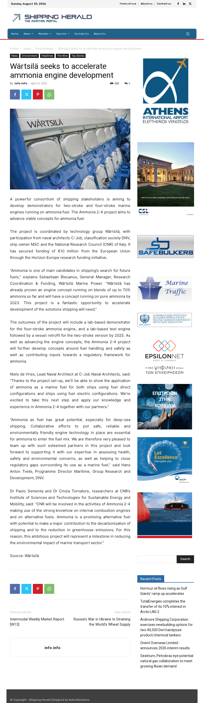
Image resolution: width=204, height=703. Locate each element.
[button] (188, 34)
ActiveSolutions (79, 700)
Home (14, 49)
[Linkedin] (184, 4)
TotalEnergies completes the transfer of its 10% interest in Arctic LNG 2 (163, 606)
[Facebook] (178, 4)
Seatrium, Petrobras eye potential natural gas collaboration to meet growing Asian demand (166, 661)
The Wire (62, 55)
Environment (44, 49)
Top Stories (78, 55)
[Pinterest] (38, 94)
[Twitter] (190, 4)
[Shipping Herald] (53, 18)
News (27, 49)
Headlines (47, 55)
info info (20, 83)
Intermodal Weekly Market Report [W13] (37, 622)
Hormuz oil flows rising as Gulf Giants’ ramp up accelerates (163, 591)
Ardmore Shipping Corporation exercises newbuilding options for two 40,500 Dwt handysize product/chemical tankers (166, 627)
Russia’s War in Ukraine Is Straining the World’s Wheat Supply (102, 622)
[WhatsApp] (49, 94)
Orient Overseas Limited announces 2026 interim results (165, 645)
